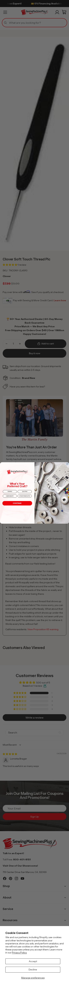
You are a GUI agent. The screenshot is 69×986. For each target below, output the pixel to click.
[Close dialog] (67, 464)
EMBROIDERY (10, 496)
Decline (33, 969)
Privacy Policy (19, 952)
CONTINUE (17, 503)
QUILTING (24, 491)
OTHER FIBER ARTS (24, 496)
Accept (33, 961)
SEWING (10, 491)
